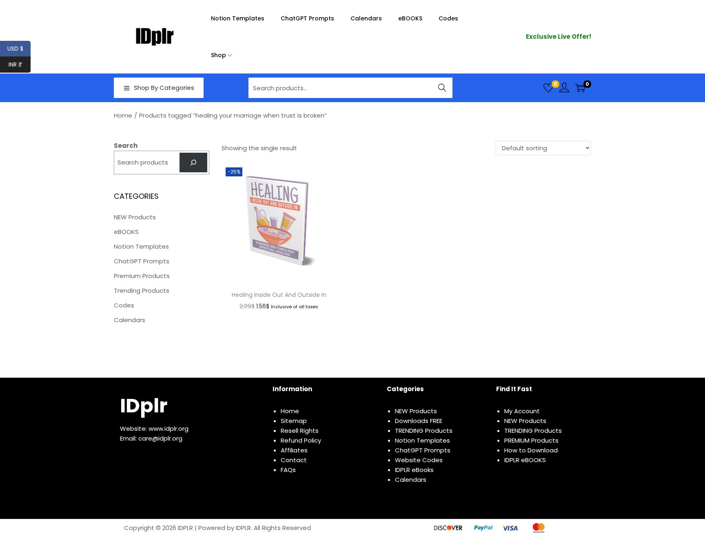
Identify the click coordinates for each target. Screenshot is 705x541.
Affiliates (294, 450)
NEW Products (135, 217)
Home (123, 115)
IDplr (143, 405)
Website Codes (419, 460)
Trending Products (141, 290)
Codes (124, 305)
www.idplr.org (168, 428)
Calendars (129, 320)
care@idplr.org (160, 438)
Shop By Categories (164, 87)
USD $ (19, 49)
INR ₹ (20, 64)
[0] (548, 88)
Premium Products (142, 276)
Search (442, 87)
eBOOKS (126, 231)
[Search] (193, 162)
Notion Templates (141, 246)
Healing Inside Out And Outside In (279, 295)
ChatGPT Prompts (141, 261)
